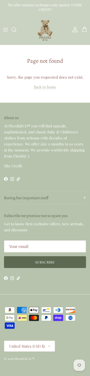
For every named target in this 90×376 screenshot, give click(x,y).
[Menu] (5, 29)
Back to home (45, 86)
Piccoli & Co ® (24, 359)
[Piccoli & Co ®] (45, 29)
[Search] (16, 29)
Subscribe (44, 262)
